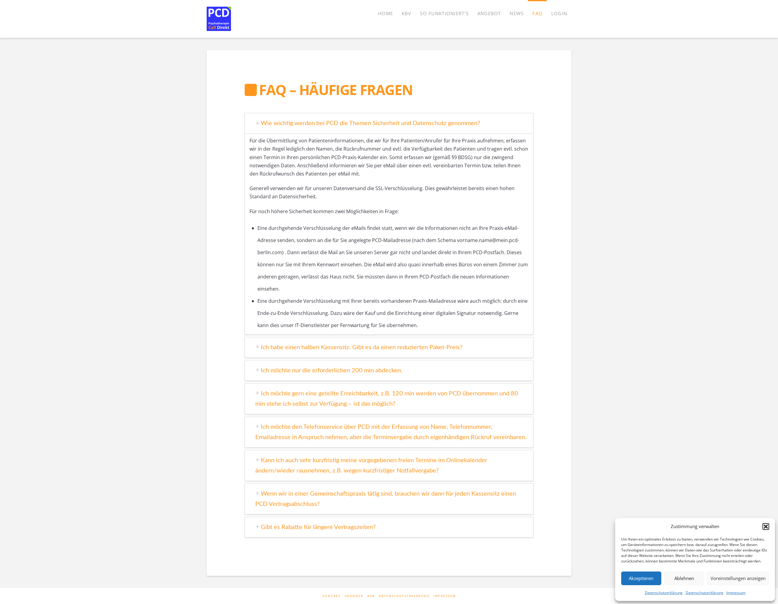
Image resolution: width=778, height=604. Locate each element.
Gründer (354, 596)
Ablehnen (684, 578)
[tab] (391, 123)
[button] (766, 527)
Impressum (735, 592)
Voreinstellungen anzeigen (738, 578)
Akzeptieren (641, 578)
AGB (371, 596)
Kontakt (331, 596)
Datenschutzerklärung (664, 592)
